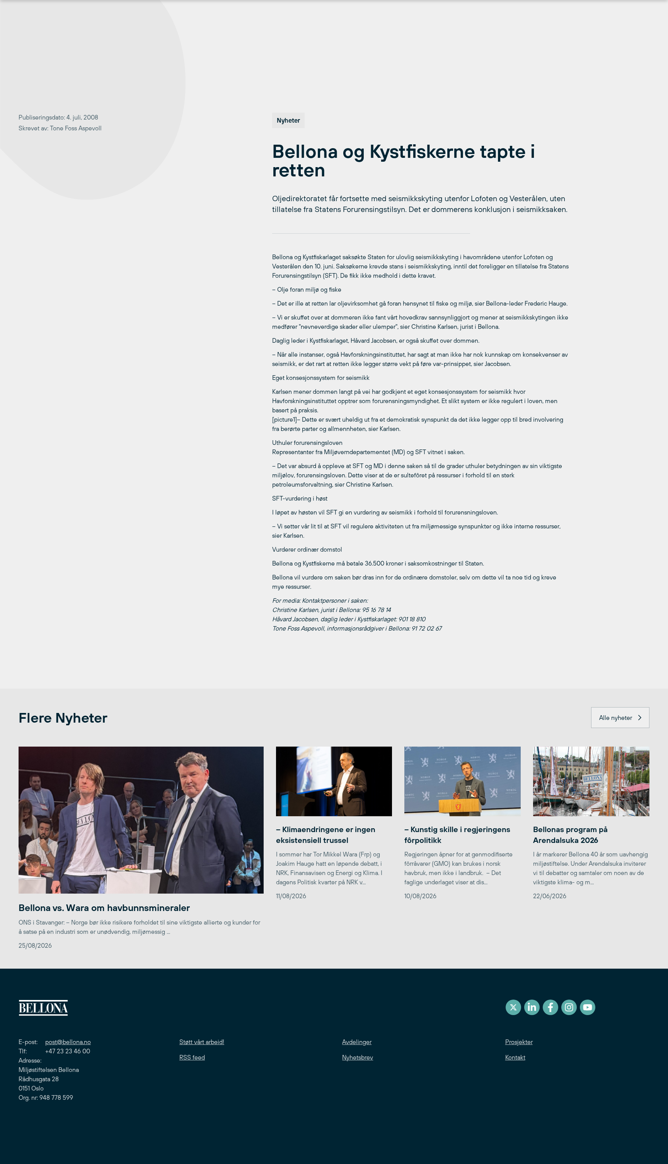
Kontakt (515, 1057)
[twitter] (513, 1007)
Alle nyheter (615, 717)
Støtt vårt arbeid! (201, 1041)
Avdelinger (356, 1041)
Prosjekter (519, 1041)
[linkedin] (532, 1007)
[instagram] (569, 1007)
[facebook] (550, 1007)
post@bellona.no (68, 1041)
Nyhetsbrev (357, 1057)
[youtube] (587, 1007)
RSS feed (192, 1057)
